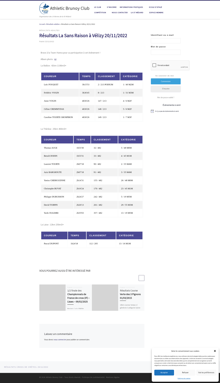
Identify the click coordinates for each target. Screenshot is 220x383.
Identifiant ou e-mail (162, 35)
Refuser (185, 372)
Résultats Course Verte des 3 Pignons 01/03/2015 (130, 294)
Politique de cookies (184, 378)
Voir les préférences (206, 372)
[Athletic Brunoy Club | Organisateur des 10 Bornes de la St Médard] (44, 8)
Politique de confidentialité (93, 377)
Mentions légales (113, 377)
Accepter (164, 372)
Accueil (42, 24)
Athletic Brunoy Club (54, 377)
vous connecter (60, 339)
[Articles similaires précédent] (135, 278)
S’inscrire (165, 88)
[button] (215, 351)
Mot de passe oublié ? (165, 97)
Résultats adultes (53, 24)
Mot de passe (158, 47)
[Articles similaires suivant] (141, 278)
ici (55, 59)
